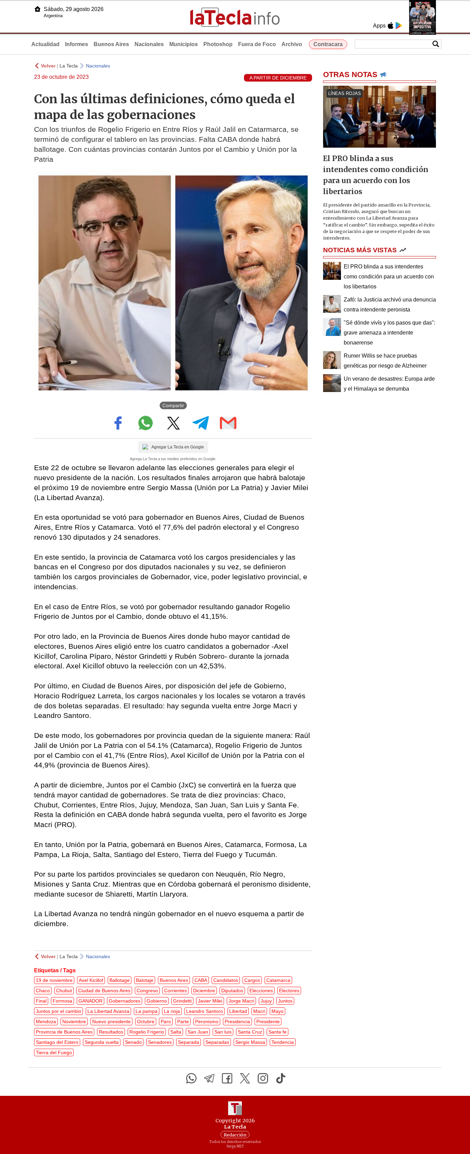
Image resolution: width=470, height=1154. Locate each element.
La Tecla (69, 65)
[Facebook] (227, 1078)
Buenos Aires (111, 44)
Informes (76, 44)
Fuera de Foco (257, 44)
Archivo (291, 44)
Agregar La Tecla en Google (177, 447)
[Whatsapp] (191, 1078)
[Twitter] (245, 1078)
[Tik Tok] (281, 1078)
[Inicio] (37, 9)
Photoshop (218, 44)
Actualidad (45, 44)
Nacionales (149, 44)
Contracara (328, 44)
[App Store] (390, 25)
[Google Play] (398, 25)
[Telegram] (209, 1078)
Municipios (183, 44)
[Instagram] (263, 1078)
